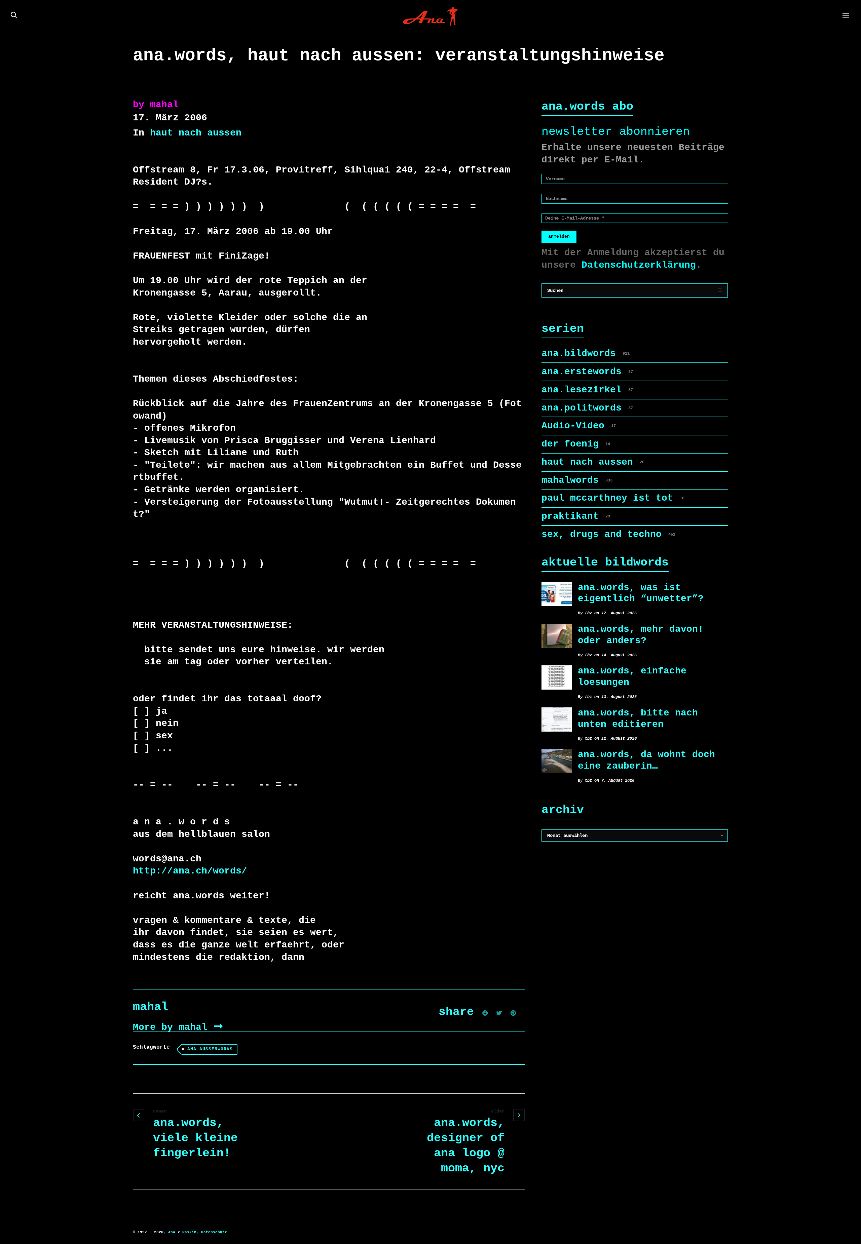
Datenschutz (214, 1232)
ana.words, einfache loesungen (632, 677)
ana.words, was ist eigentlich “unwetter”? (641, 593)
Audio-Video (578, 426)
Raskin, (190, 1232)
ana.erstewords (587, 371)
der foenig (575, 444)
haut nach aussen (195, 133)
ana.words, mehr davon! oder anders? (641, 635)
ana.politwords (587, 408)
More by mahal (173, 1027)
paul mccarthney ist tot (612, 498)
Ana (171, 1232)
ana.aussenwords (210, 1049)
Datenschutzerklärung (639, 265)
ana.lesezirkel (587, 390)
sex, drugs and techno (608, 534)
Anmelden (559, 236)
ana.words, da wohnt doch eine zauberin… (646, 760)
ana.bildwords (585, 353)
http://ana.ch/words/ (190, 871)
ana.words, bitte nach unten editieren (638, 719)
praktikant (575, 516)
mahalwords (576, 480)
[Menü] (846, 16)
